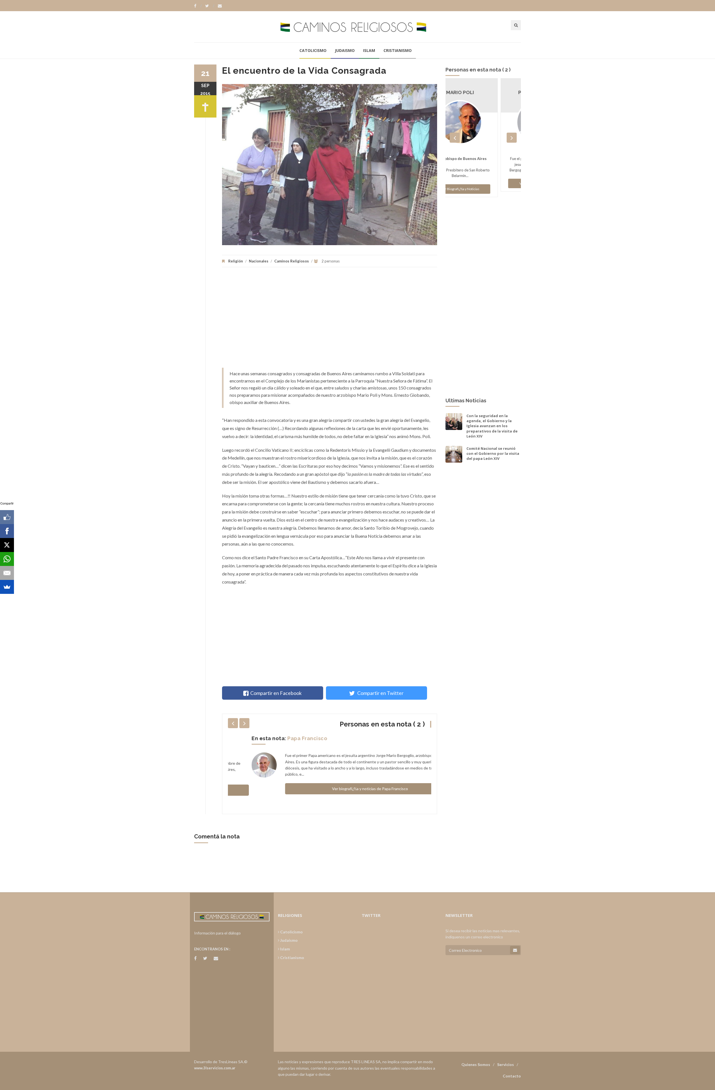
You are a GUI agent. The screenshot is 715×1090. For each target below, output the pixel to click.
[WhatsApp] (7, 559)
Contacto (512, 1076)
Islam (369, 50)
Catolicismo (312, 50)
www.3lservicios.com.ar (214, 1068)
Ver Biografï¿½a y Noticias (483, 183)
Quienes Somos (475, 1064)
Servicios (505, 1064)
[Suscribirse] (515, 950)
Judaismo (345, 50)
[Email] (7, 573)
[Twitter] (209, 6)
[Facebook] (198, 6)
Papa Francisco (284, 738)
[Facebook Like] (7, 517)
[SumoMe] (7, 587)
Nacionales (258, 261)
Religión (235, 261)
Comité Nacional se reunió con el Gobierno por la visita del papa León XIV (492, 453)
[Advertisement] (329, 320)
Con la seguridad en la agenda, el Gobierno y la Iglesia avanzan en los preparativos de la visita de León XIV (492, 426)
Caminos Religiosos (291, 261)
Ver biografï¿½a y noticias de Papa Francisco (346, 788)
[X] (7, 545)
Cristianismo (397, 50)
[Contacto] (220, 6)
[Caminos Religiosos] (357, 26)
